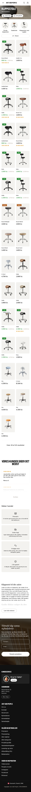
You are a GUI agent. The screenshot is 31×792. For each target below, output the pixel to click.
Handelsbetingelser (8, 745)
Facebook (5, 772)
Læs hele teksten (9, 610)
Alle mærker (5, 737)
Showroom (5, 713)
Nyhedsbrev (6, 715)
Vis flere (15, 497)
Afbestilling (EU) (7, 751)
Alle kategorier (6, 740)
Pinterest (4, 775)
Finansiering (5, 734)
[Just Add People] (11, 3)
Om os (4, 707)
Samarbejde (5, 721)
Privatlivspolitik (6, 742)
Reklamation (5, 754)
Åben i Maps (6, 696)
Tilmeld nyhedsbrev (15, 654)
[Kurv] (27, 3)
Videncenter (6, 764)
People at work (6, 767)
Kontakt (14, 680)
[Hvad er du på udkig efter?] (24, 3)
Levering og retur (7, 748)
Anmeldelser (6, 718)
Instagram (5, 769)
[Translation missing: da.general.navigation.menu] (3, 2)
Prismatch (5, 731)
